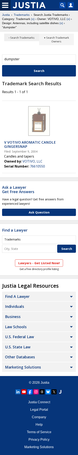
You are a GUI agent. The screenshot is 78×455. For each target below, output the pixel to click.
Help (39, 424)
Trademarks (22, 14)
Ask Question (39, 212)
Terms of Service (39, 432)
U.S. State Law (17, 346)
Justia (6, 14)
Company (39, 417)
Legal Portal (39, 409)
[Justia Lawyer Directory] (60, 391)
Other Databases (20, 356)
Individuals (14, 306)
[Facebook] (29, 391)
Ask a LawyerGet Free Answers (18, 189)
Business (13, 316)
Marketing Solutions (23, 367)
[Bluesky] (48, 391)
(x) (33, 19)
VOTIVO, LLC (32, 161)
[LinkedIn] (17, 391)
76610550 (37, 166)
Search (39, 71)
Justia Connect (39, 402)
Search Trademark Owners (57, 39)
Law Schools (16, 326)
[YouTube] (23, 391)
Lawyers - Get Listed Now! (39, 263)
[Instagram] (35, 391)
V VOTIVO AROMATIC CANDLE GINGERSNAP (30, 144)
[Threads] (42, 391)
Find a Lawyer (14, 230)
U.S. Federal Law (19, 336)
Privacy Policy (39, 439)
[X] (54, 391)
